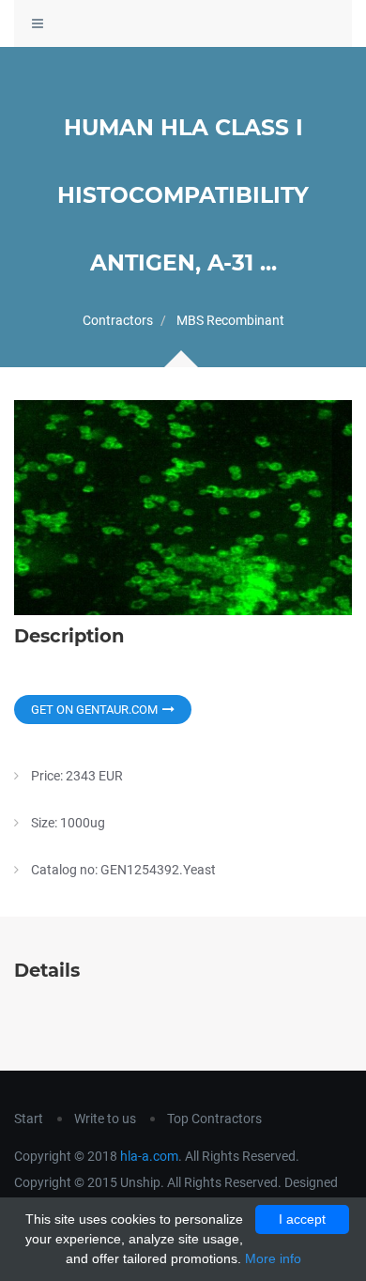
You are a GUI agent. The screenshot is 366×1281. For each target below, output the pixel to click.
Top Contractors (214, 1118)
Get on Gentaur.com (94, 709)
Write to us (105, 1118)
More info (273, 1258)
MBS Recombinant (230, 320)
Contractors (118, 320)
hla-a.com (149, 1156)
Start (28, 1118)
